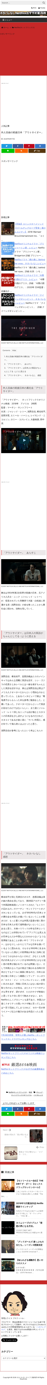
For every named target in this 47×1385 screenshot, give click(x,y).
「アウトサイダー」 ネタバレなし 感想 (22, 375)
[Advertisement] (23, 54)
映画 (30, 1092)
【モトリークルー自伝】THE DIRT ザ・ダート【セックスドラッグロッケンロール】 (29, 1184)
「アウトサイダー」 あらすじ (18, 364)
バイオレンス (38, 1095)
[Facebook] (18, 146)
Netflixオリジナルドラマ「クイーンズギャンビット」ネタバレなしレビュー (30, 299)
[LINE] (7, 151)
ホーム (6, 27)
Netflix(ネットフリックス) (24, 27)
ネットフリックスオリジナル (21, 1095)
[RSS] (21, 151)
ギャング (39, 1092)
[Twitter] (6, 146)
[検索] (44, 3)
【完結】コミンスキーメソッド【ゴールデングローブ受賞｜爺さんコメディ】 (30, 228)
